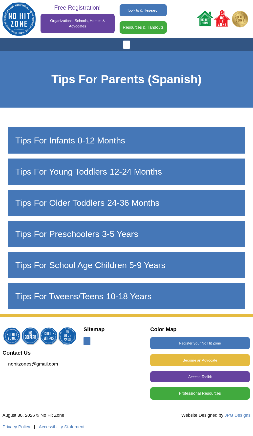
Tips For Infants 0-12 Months (70, 140)
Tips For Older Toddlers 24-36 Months (87, 202)
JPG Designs (238, 415)
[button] (126, 45)
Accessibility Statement (61, 426)
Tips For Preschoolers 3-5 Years (76, 234)
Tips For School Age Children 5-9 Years (90, 265)
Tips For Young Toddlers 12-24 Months (88, 171)
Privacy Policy (16, 426)
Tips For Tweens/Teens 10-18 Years (83, 296)
